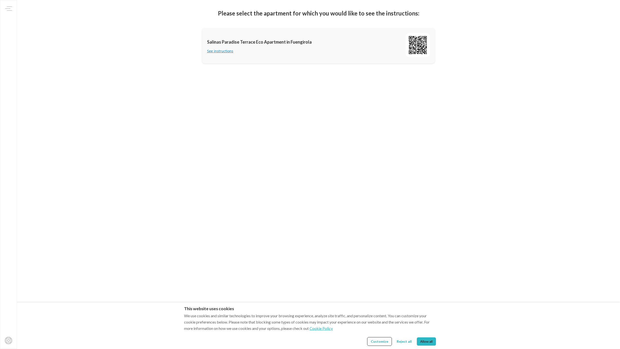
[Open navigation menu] (8, 8)
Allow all (426, 341)
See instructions (220, 51)
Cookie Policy (321, 328)
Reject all (404, 341)
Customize (379, 341)
